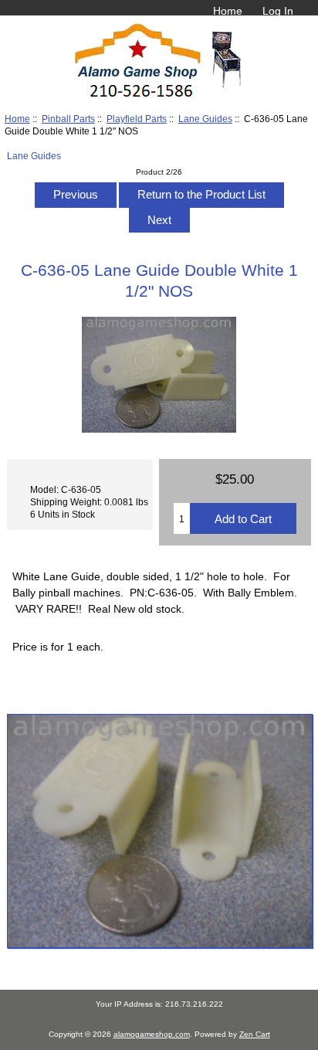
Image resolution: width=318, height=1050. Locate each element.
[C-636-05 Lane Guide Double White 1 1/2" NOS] (159, 831)
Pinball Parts (68, 119)
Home (227, 11)
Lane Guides (205, 119)
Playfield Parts (137, 119)
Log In (277, 11)
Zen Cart (254, 1034)
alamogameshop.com (151, 1034)
